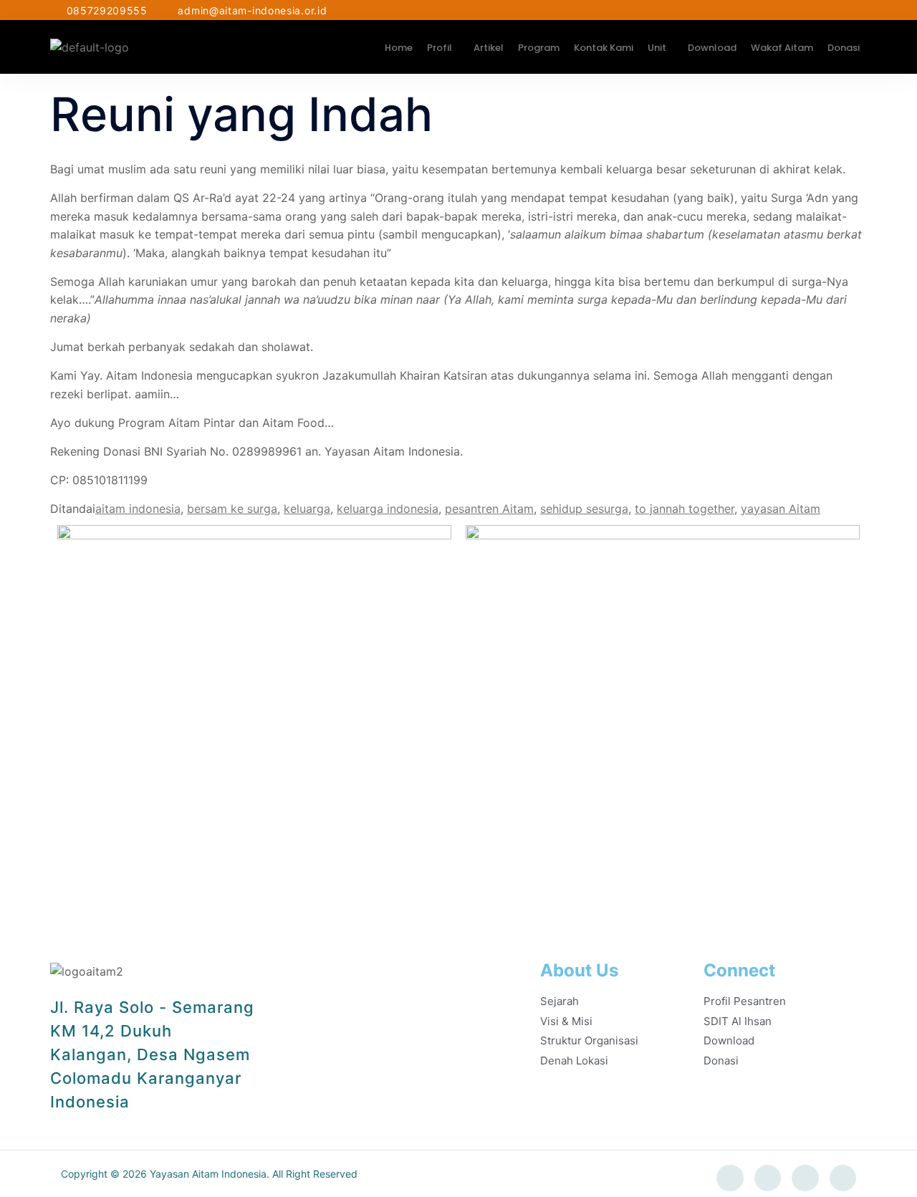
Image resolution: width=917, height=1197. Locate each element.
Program (539, 47)
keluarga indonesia (387, 508)
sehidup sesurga (584, 508)
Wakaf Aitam (782, 47)
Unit (657, 47)
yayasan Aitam (780, 508)
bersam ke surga (232, 508)
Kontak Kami (603, 47)
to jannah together (684, 508)
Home (399, 47)
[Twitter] (768, 1178)
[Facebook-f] (730, 1178)
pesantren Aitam (489, 508)
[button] (443, 47)
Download (712, 47)
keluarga (307, 508)
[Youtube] (843, 1178)
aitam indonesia (138, 508)
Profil (439, 47)
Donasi (843, 47)
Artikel (489, 47)
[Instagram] (805, 1178)
